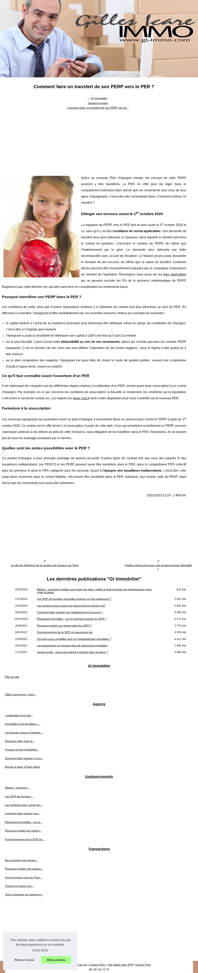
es (100, 969)
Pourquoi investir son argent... (23, 830)
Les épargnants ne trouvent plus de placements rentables (72, 645)
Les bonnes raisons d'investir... (24, 732)
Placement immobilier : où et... (23, 822)
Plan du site (12, 676)
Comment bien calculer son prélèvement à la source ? (70, 612)
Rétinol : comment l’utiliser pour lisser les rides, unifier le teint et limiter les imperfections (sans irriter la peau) (94, 591)
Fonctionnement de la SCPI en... (25, 839)
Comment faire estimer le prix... (24, 758)
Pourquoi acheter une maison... (24, 868)
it (104, 969)
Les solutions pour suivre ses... (24, 804)
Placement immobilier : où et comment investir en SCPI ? (72, 618)
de (90, 969)
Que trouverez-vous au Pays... (23, 877)
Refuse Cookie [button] (24, 959)
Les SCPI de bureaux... (19, 796)
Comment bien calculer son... (23, 813)
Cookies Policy (97, 964)
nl (108, 969)
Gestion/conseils (98, 103)
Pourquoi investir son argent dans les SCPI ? (64, 625)
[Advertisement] (94, 140)
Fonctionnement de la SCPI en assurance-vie (64, 632)
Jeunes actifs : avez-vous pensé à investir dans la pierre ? (72, 652)
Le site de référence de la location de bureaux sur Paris (45, 565)
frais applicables (174, 274)
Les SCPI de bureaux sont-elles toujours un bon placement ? (74, 599)
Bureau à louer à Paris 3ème (22, 766)
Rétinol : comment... (17, 787)
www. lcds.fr (81, 398)
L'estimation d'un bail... (19, 715)
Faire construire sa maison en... (24, 894)
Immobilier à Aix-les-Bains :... (22, 723)
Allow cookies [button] (56, 959)
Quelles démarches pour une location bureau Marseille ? (158, 567)
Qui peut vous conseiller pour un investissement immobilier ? (74, 639)
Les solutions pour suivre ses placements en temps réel (71, 605)
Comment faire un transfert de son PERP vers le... (98, 107)
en (95, 969)
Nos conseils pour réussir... (21, 860)
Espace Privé (143, 964)
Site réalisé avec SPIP (120, 964)
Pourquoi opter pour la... (20, 741)
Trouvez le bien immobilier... (22, 749)
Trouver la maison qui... (19, 885)
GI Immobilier (99, 98)
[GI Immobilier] (99, 38)
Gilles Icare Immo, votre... (20, 694)
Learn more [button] (40, 950)
